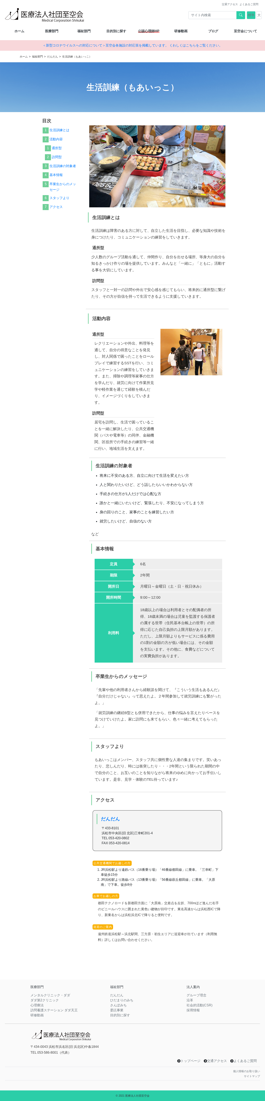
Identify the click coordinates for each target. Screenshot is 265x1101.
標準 (251, 15)
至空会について (245, 31)
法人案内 (193, 987)
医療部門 (51, 31)
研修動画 (181, 31)
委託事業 (116, 1010)
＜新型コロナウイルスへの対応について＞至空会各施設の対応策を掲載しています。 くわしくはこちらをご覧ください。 (132, 45)
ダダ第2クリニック (44, 1000)
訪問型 (57, 157)
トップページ (190, 1061)
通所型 (57, 148)
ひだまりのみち (121, 1000)
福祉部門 (84, 31)
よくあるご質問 (249, 4)
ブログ (213, 31)
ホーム (19, 31)
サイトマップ (252, 1076)
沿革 (190, 1000)
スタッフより (59, 198)
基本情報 (56, 175)
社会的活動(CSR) (199, 1005)
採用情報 (193, 1010)
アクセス (56, 207)
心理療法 (37, 1005)
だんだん (52, 56)
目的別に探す (116, 31)
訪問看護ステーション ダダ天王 (54, 1010)
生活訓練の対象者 (62, 166)
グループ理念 (196, 995)
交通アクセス (230, 4)
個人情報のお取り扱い (246, 1071)
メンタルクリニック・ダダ (50, 995)
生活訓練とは (59, 130)
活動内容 (56, 139)
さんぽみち (118, 1005)
